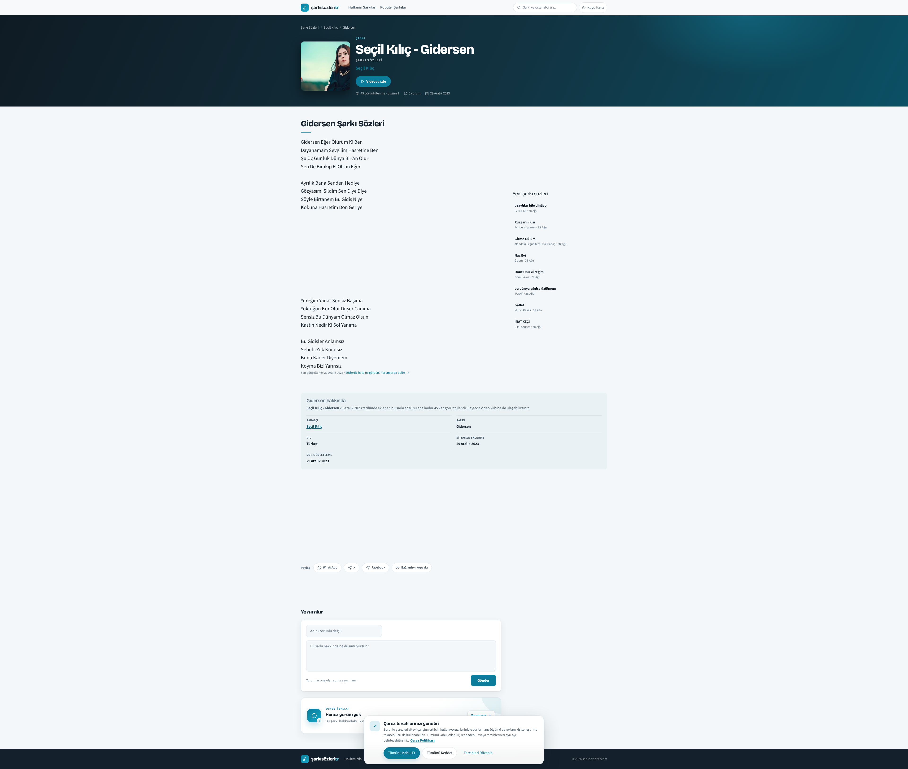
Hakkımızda (353, 758)
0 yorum (414, 93)
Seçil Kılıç (331, 27)
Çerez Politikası (422, 740)
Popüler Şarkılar (393, 7)
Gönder (483, 680)
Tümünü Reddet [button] (439, 753)
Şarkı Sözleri (310, 27)
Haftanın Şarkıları (362, 7)
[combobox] (548, 7)
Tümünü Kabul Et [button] (401, 753)
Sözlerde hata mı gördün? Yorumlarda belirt (375, 372)
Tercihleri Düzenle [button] (478, 753)
